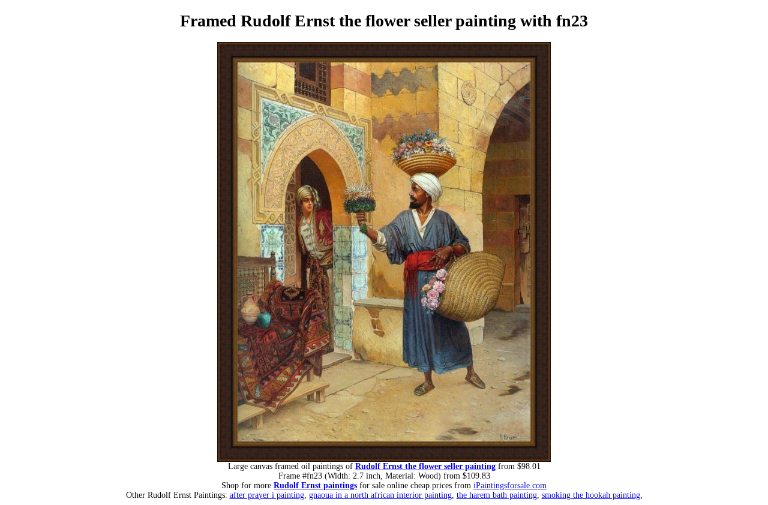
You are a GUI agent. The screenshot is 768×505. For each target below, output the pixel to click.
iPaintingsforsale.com (510, 485)
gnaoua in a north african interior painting (380, 495)
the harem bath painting (497, 495)
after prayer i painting (267, 495)
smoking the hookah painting (591, 495)
